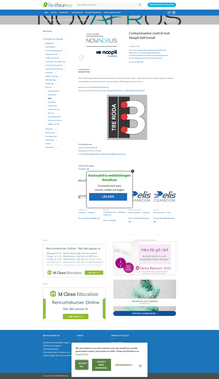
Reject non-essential (101, 364)
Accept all (82, 365)
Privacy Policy (82, 354)
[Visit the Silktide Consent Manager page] (140, 366)
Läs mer (108, 196)
